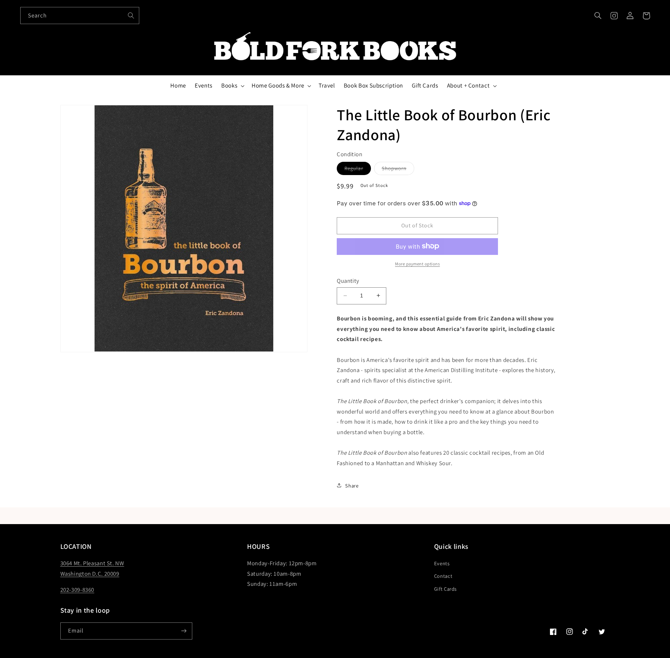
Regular (357, 169)
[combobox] (80, 15)
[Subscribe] (184, 631)
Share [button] (351, 485)
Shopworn (398, 169)
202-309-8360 (77, 589)
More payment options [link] (417, 263)
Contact (443, 576)
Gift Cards (445, 588)
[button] (598, 16)
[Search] (131, 15)
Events (442, 563)
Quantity (348, 280)
